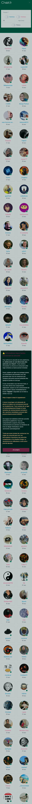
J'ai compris (16, 450)
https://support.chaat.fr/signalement (14, 397)
